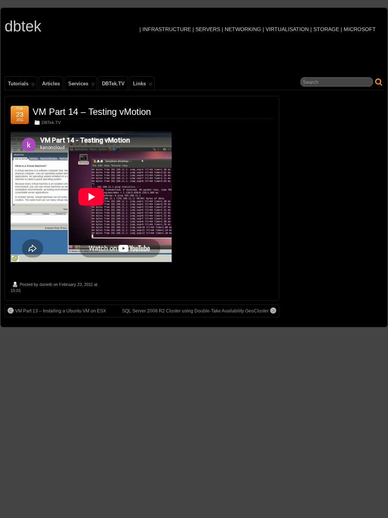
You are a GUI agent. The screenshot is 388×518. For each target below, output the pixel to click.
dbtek (23, 26)
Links (139, 83)
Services (78, 83)
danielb (45, 284)
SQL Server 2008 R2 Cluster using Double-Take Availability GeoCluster (195, 311)
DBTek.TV (113, 83)
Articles (51, 83)
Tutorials (18, 83)
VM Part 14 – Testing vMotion (92, 112)
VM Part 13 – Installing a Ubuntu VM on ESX (60, 311)
